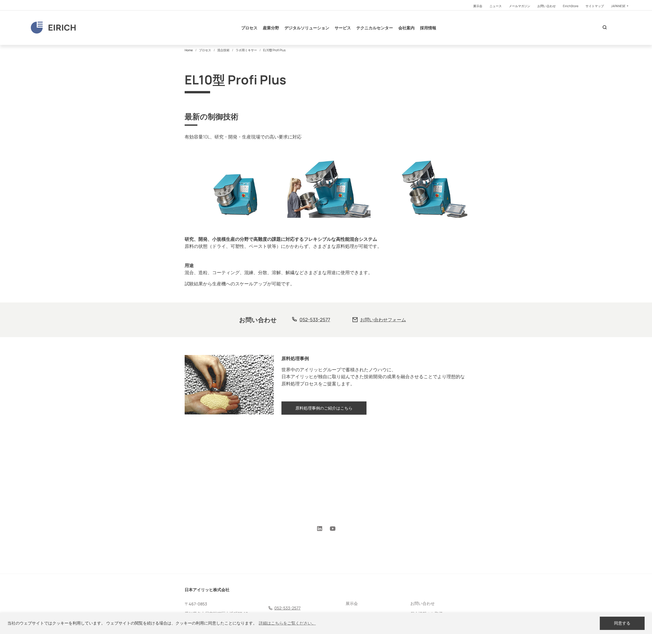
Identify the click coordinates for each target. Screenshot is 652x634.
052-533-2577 (315, 319)
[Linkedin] (319, 529)
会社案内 (406, 28)
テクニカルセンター (374, 28)
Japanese (618, 6)
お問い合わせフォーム (383, 319)
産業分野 (271, 28)
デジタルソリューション (306, 28)
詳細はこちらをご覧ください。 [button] (287, 623)
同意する (622, 623)
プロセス (249, 28)
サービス (343, 28)
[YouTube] (332, 529)
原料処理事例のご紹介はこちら (323, 408)
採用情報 (428, 28)
